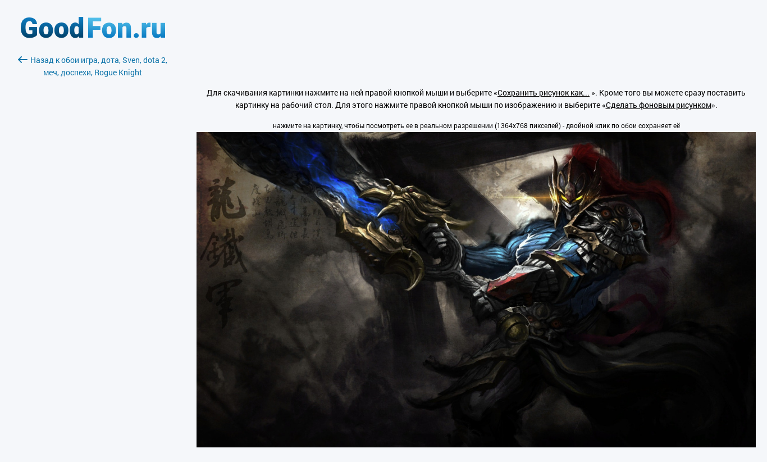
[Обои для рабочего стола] (93, 35)
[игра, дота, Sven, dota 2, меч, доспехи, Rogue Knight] (476, 444)
